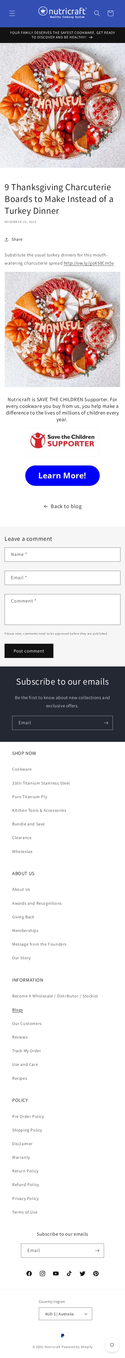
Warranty (21, 1157)
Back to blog (66, 506)
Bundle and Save (28, 824)
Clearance (22, 837)
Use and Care (25, 1064)
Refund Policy (25, 1184)
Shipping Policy (27, 1130)
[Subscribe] (106, 723)
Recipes (19, 1078)
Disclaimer (22, 1143)
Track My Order (26, 1050)
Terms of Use (24, 1212)
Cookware (22, 769)
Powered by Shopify (77, 1347)
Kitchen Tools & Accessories (39, 810)
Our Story (21, 957)
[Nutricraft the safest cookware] (62, 475)
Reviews (20, 1037)
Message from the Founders (39, 944)
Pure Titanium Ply (29, 796)
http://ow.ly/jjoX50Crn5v (89, 263)
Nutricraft (53, 1347)
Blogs (17, 1010)
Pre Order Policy (28, 1116)
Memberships (25, 930)
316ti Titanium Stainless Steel (41, 783)
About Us (21, 889)
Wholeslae (22, 851)
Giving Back (23, 917)
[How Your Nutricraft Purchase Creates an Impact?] (62, 456)
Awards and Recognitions (37, 903)
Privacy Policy (25, 1198)
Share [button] (17, 239)
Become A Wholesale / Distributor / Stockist (55, 996)
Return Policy (25, 1171)
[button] (12, 13)
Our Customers (27, 1023)
